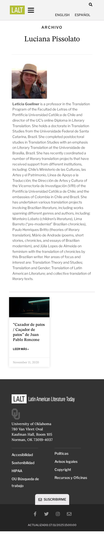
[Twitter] (46, 513)
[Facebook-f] (35, 513)
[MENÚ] (35, 10)
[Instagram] (57, 513)
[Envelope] (69, 513)
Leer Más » (21, 349)
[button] (90, 4)
